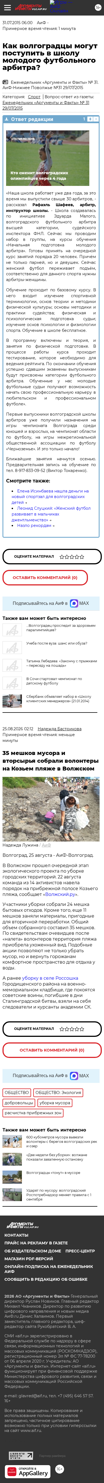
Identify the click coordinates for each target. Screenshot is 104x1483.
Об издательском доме (32, 1251)
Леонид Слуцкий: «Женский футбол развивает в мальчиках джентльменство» (51, 514)
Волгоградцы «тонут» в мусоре (53, 1173)
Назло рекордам (34, 525)
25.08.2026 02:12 (17, 728)
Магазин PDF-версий (28, 1258)
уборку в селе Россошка (50, 978)
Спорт (34, 96)
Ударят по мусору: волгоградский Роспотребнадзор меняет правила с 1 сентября (58, 1194)
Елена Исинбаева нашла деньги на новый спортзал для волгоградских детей (50, 497)
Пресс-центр (80, 1251)
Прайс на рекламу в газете (36, 1243)
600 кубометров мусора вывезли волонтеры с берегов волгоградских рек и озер (61, 1141)
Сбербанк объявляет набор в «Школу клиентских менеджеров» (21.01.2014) (58, 698)
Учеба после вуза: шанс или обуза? (56, 643)
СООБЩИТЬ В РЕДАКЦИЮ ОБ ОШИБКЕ (45, 1279)
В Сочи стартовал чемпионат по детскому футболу (54, 681)
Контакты (16, 1235)
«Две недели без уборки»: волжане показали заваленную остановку (56, 1157)
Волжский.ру (60, 894)
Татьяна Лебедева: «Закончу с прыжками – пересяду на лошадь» (61, 663)
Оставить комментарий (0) (45, 577)
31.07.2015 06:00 (17, 22)
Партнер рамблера (52, 1455)
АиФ (46, 845)
